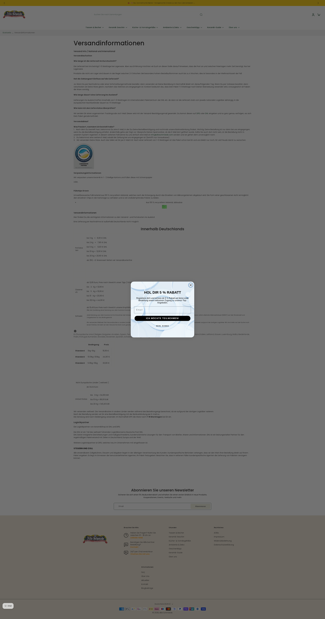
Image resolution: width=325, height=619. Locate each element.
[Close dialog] (190, 285)
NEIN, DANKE (162, 326)
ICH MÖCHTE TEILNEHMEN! (162, 318)
